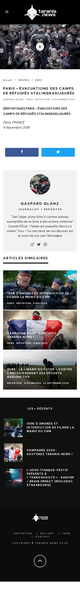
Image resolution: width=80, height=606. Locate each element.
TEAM (66, 533)
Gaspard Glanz (13, 99)
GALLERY (47, 533)
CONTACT (42, 536)
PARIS (29, 99)
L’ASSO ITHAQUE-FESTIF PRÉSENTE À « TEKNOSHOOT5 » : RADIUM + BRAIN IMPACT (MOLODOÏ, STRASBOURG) (50, 477)
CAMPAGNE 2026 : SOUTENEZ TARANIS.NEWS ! (50, 452)
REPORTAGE (42, 99)
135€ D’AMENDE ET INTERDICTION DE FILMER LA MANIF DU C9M (50, 427)
